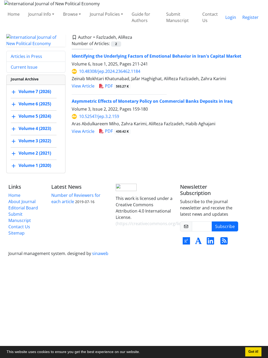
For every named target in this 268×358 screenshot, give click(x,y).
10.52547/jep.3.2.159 (99, 116)
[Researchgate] (186, 242)
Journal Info (39, 14)
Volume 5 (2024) (35, 116)
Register (250, 17)
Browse (70, 14)
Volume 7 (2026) (35, 91)
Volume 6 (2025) (35, 104)
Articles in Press (26, 56)
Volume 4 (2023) (35, 128)
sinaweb (100, 253)
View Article (83, 86)
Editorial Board (23, 208)
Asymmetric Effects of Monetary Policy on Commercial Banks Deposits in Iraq (152, 101)
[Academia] (198, 242)
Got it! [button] (253, 352)
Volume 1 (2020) (35, 165)
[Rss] (224, 242)
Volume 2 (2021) (35, 153)
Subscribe (225, 226)
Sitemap (16, 233)
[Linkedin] (210, 242)
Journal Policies (105, 14)
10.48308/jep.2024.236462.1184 (109, 71)
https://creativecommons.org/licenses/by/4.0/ (162, 223)
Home (14, 14)
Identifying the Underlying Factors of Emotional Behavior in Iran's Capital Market (156, 56)
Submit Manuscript (177, 17)
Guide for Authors (141, 17)
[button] (142, 352)
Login (230, 17)
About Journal (22, 201)
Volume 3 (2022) (35, 141)
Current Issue (24, 67)
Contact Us (210, 17)
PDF (116, 86)
